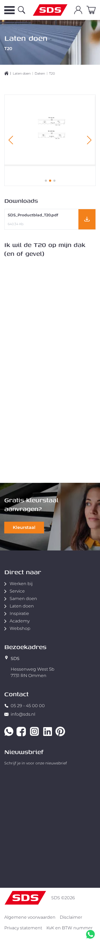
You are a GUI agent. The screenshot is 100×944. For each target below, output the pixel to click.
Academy (20, 620)
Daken (40, 73)
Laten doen (22, 73)
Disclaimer (71, 917)
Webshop (20, 628)
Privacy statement (23, 927)
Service (17, 591)
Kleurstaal (24, 527)
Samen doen (23, 598)
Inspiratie (19, 613)
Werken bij (21, 583)
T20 (52, 73)
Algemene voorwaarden (29, 917)
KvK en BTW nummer (69, 927)
